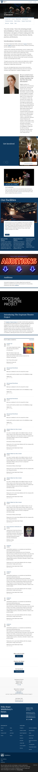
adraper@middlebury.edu (19, 701)
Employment (3, 762)
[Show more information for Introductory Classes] (37, 137)
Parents (2, 735)
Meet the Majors (17, 21)
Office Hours (19, 656)
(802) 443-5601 (19, 691)
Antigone (9, 545)
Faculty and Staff (3, 733)
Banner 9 (21, 735)
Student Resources (19, 671)
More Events (31, 339)
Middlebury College (7, 12)
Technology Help (31, 744)
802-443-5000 (28, 710)
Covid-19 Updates (22, 745)
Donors (11, 730)
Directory (21, 748)
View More (7, 234)
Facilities (11, 23)
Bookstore (21, 738)
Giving (2, 760)
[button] (30, 2)
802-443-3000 (32, 712)
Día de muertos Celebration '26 (14, 526)
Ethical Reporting (31, 730)
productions (19, 193)
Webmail (30, 749)
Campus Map (22, 743)
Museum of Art (31, 735)
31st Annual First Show (12, 368)
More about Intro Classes (28, 163)
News (15, 23)
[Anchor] (21, 41)
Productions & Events (9, 21)
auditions (17, 285)
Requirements (18, 18)
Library (30, 733)
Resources (7, 23)
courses (25, 43)
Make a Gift (4, 715)
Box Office (21, 740)
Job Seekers (12, 733)
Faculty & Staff (7, 18)
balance (9, 45)
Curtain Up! (9, 343)
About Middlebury (3, 759)
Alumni (2, 730)
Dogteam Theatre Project (26, 21)
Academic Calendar (23, 730)
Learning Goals (25, 18)
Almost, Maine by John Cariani (14, 429)
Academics (12, 12)
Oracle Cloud (31, 738)
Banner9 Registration (23, 733)
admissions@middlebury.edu (30, 713)
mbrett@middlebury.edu (19, 692)
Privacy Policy (20, 769)
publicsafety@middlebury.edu (30, 717)
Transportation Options (32, 746)
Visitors (11, 735)
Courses (13, 18)
